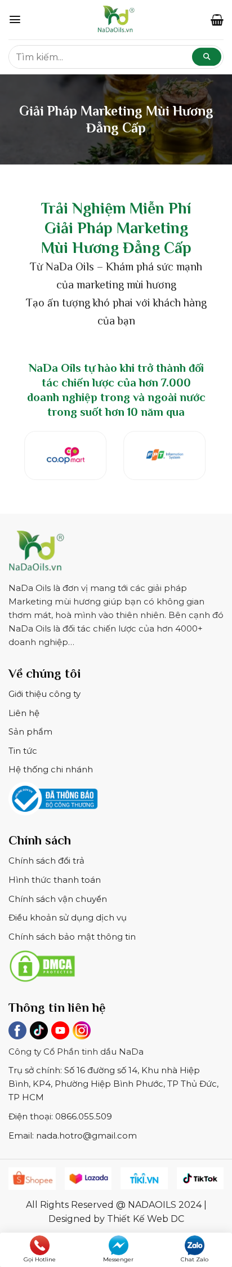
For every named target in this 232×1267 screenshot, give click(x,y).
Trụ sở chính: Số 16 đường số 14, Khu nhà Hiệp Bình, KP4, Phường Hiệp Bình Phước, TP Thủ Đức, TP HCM (113, 1083)
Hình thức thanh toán (54, 879)
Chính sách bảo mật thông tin (72, 936)
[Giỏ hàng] (217, 19)
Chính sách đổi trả (46, 860)
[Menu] (14, 19)
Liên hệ (23, 713)
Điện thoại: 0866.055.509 (60, 1116)
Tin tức (22, 750)
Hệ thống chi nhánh (50, 769)
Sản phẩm (30, 731)
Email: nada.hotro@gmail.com (72, 1135)
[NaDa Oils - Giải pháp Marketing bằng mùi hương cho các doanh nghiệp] (116, 19)
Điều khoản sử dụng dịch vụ (67, 917)
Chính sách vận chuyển (57, 898)
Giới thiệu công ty (44, 693)
